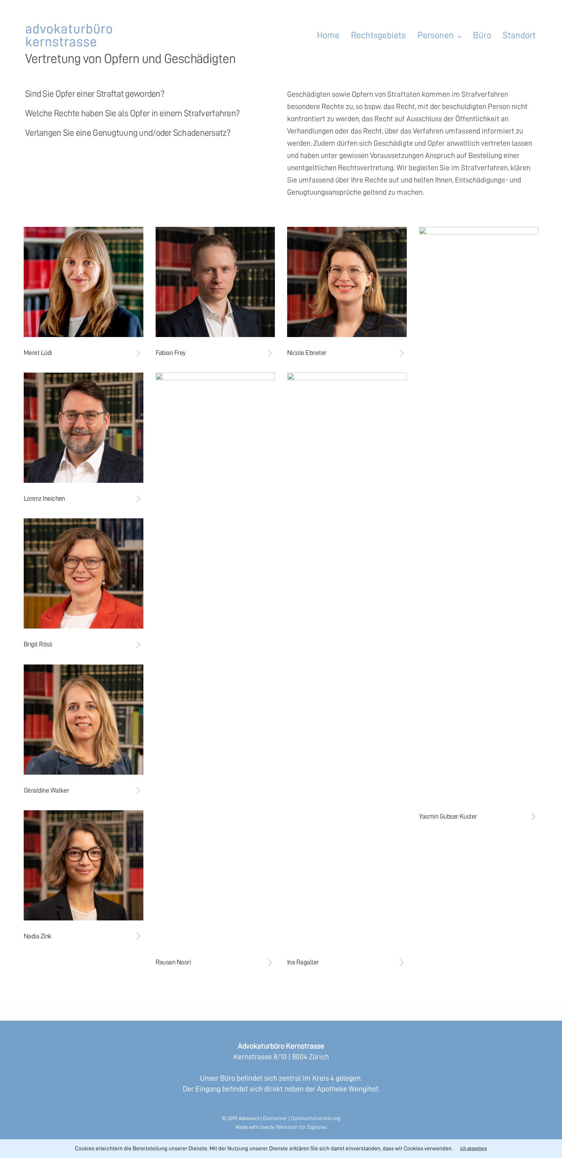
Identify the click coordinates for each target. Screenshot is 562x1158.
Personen (435, 35)
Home (328, 35)
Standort (519, 35)
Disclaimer (275, 1118)
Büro (482, 35)
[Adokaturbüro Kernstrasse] (69, 35)
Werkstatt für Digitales (301, 1127)
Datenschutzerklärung (315, 1118)
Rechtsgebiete (378, 35)
